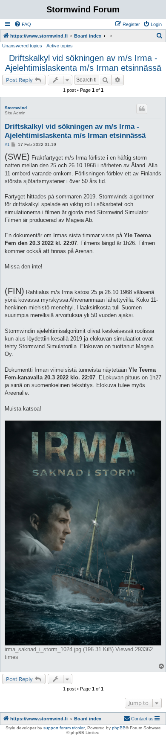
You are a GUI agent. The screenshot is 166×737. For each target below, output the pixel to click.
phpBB (119, 727)
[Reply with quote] (141, 109)
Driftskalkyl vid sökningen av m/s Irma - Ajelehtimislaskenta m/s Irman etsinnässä (83, 63)
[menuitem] (22, 24)
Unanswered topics (22, 45)
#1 (7, 144)
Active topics (59, 45)
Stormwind (16, 107)
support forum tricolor (64, 727)
